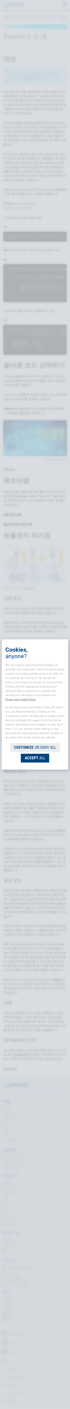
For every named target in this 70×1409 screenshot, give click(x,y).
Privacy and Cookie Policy (20, 699)
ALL (35, 758)
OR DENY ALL (35, 747)
